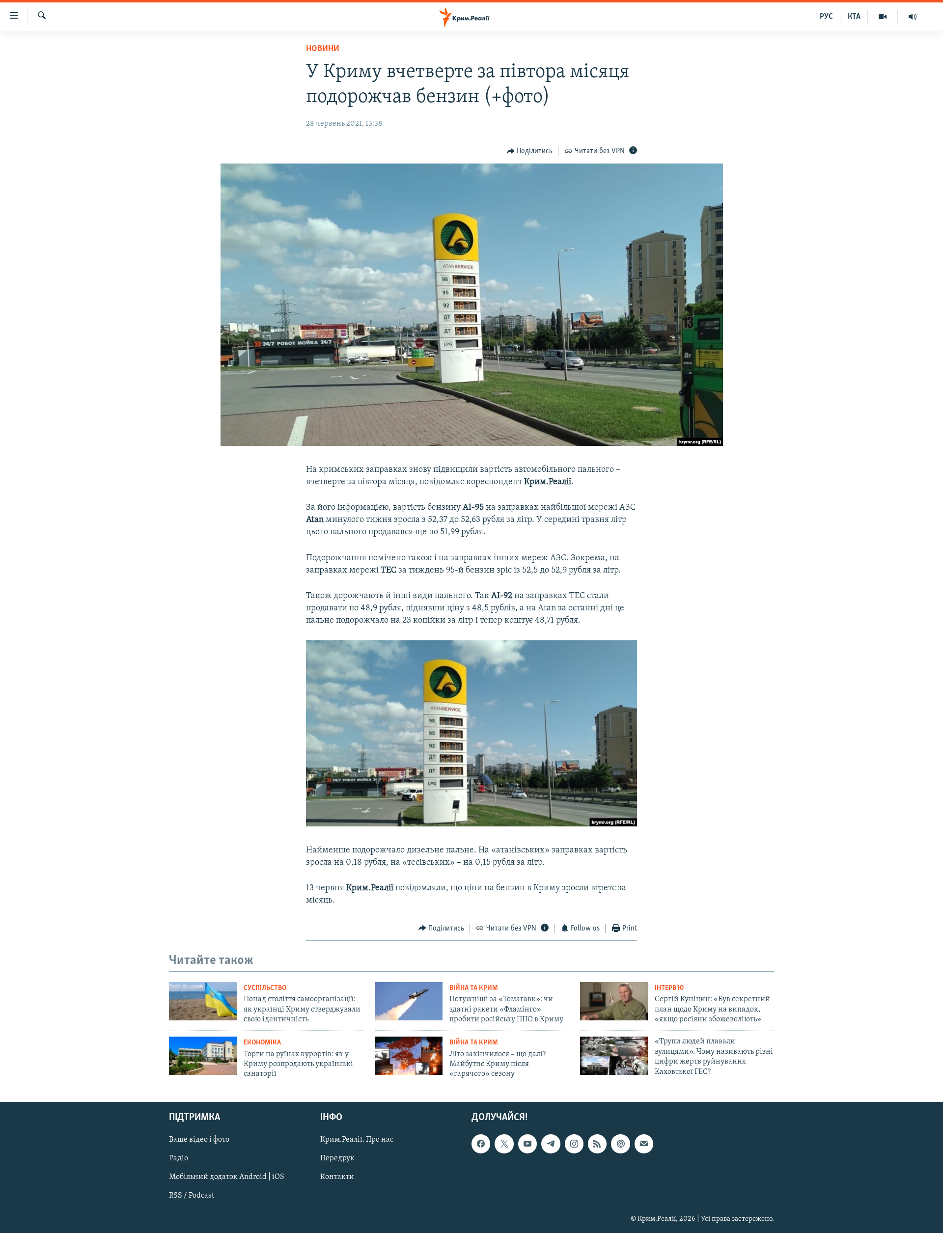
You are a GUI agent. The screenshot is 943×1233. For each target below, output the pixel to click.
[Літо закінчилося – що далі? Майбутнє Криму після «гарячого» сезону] (409, 1056)
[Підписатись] (644, 1143)
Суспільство (265, 988)
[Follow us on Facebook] (481, 1143)
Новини (322, 49)
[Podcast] (620, 1143)
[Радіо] (912, 17)
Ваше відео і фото (199, 1140)
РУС (826, 17)
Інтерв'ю (669, 988)
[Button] (530, 151)
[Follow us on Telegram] (550, 1143)
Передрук (337, 1158)
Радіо (178, 1158)
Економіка (262, 1042)
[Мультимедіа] (883, 17)
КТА (854, 17)
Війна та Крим (473, 988)
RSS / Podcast (191, 1196)
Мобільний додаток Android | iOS (226, 1177)
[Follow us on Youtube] (527, 1143)
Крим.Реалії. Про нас (356, 1140)
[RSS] (597, 1143)
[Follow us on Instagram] (574, 1143)
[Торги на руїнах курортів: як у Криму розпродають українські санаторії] (203, 1056)
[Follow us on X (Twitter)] (504, 1143)
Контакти (337, 1177)
